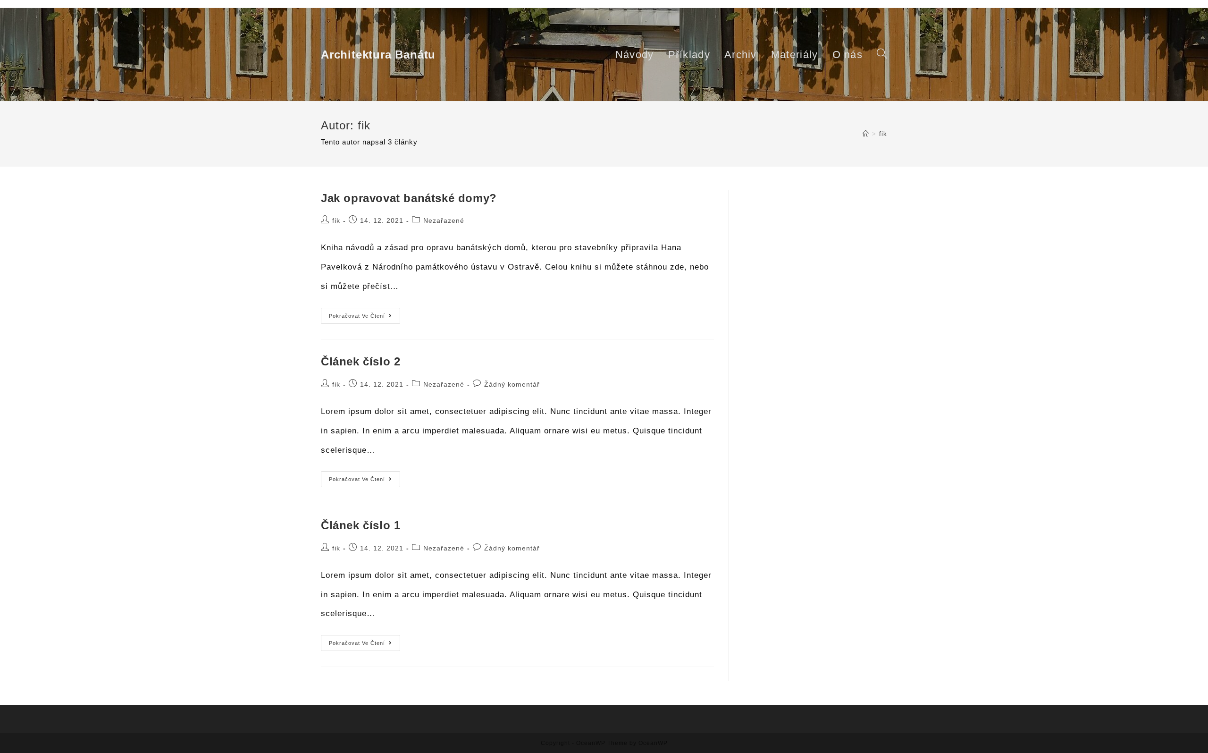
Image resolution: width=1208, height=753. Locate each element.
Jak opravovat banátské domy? (409, 198)
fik (336, 220)
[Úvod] (866, 133)
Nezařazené (443, 220)
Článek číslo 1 (360, 525)
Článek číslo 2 (360, 361)
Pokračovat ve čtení (364, 318)
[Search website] (882, 54)
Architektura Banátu (378, 54)
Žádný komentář (512, 384)
